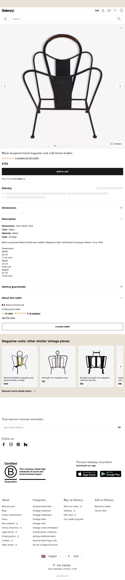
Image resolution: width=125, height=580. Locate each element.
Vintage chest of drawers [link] (45, 527)
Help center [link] (9, 544)
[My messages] (109, 10)
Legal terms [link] (10, 531)
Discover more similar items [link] (17, 391)
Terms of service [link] (12, 527)
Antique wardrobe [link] (42, 506)
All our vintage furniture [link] (45, 544)
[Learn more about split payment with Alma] (21, 179)
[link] (8, 11)
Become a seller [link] (103, 506)
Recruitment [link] (10, 523)
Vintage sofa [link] (39, 523)
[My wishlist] (115, 10)
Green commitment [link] (12, 514)
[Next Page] (120, 86)
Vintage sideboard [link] (42, 514)
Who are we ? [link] (8, 506)
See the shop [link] (8, 317)
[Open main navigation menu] (5, 18)
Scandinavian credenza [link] (45, 531)
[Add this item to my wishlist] (121, 28)
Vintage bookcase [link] (42, 510)
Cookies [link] (7, 540)
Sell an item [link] (101, 510)
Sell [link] (97, 10)
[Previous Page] (4, 86)
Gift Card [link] (70, 514)
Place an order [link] (73, 506)
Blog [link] (4, 510)
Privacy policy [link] (10, 536)
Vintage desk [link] (39, 519)
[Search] (119, 18)
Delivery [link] (70, 510)
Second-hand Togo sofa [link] (45, 540)
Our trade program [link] (73, 519)
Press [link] (4, 519)
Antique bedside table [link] (44, 536)
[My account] (103, 10)
